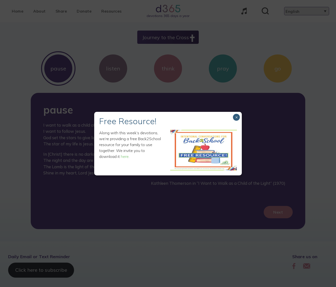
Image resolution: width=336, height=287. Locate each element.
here (125, 156)
